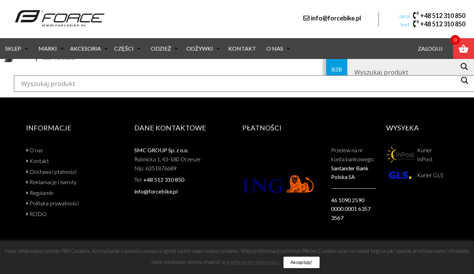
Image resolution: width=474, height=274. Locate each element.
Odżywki (199, 48)
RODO (37, 214)
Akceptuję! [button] (301, 262)
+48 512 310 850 (442, 15)
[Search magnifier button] (466, 66)
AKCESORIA (85, 48)
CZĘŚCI (124, 48)
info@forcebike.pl (336, 18)
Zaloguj (430, 48)
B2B (336, 69)
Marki (48, 48)
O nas (274, 48)
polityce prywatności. (253, 262)
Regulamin (41, 192)
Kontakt (242, 48)
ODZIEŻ (161, 48)
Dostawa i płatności (52, 171)
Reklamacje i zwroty (53, 182)
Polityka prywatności (54, 203)
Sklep (13, 48)
